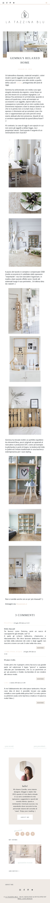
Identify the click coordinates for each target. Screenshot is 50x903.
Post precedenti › (40, 746)
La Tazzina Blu (11, 897)
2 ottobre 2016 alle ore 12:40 (17, 683)
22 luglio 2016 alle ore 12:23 (21, 623)
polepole (8, 623)
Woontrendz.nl (21, 604)
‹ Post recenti (8, 746)
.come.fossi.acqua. (13, 652)
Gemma (19, 83)
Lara (6, 683)
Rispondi (40, 648)
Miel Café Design (25, 898)
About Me (25, 817)
